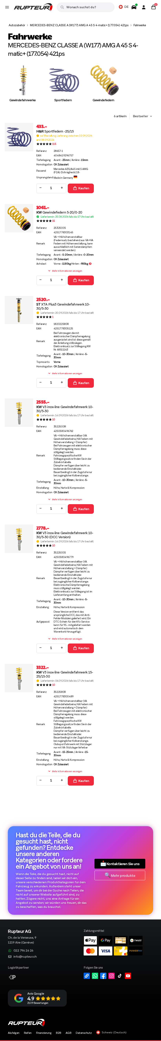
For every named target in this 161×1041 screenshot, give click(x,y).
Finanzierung (43, 1033)
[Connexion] (143, 7)
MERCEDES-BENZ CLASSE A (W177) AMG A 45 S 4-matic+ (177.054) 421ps (79, 25)
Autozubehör (17, 25)
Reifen (28, 1033)
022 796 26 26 (23, 950)
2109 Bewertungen (37, 1002)
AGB (68, 1033)
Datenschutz (84, 1033)
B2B (58, 1033)
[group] (22, 87)
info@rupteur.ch (25, 956)
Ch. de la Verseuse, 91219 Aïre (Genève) (22, 937)
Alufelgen (13, 1033)
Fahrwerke (139, 25)
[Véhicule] (133, 7)
